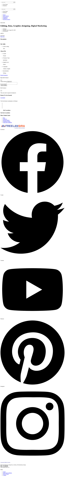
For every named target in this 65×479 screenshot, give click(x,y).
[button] (32, 469)
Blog (4, 117)
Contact (4, 475)
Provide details (3, 84)
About (4, 471)
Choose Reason (4, 81)
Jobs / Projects (6, 16)
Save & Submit (4, 85)
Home (4, 14)
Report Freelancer (4, 75)
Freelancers (5, 17)
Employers (5, 18)
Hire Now (3, 36)
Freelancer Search (6, 121)
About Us (5, 119)
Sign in (8, 19)
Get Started (3, 97)
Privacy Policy (6, 474)
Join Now (5, 19)
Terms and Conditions (7, 122)
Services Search (6, 120)
